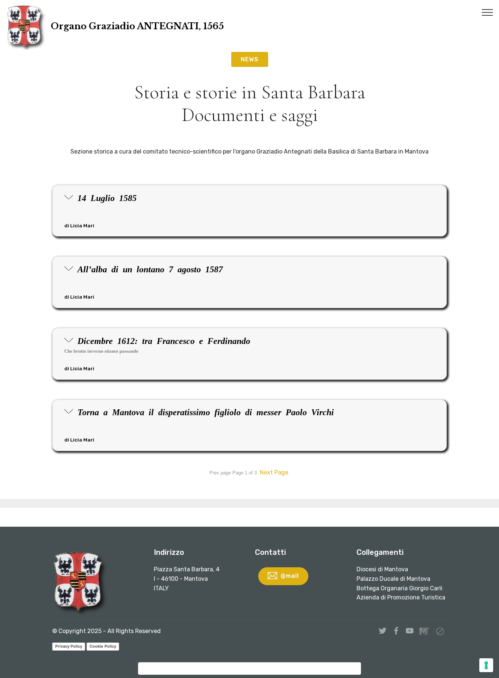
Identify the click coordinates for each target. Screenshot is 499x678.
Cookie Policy (102, 646)
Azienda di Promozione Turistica (401, 597)
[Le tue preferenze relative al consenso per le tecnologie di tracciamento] (486, 665)
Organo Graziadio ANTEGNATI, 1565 (137, 26)
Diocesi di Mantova (382, 569)
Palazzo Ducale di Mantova (393, 578)
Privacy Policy (68, 646)
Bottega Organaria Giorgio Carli (399, 588)
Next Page (274, 472)
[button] (249, 211)
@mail (290, 575)
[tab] (249, 211)
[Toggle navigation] (487, 12)
